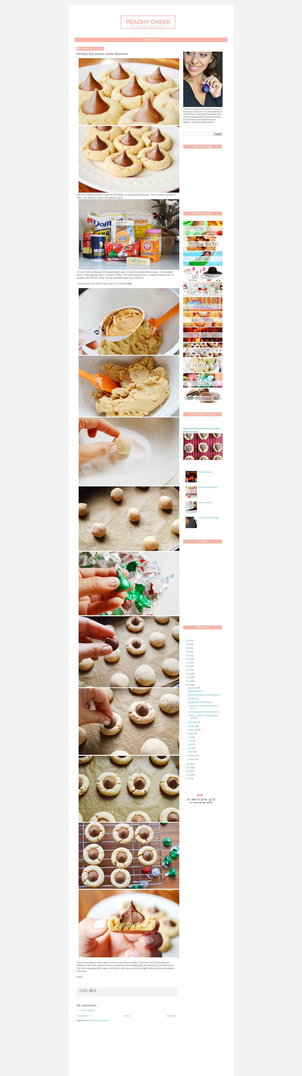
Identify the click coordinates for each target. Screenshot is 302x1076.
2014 (188, 681)
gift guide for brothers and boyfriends (203, 695)
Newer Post (82, 1016)
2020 (188, 659)
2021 (188, 655)
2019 (188, 663)
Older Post (171, 1016)
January (192, 759)
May (190, 745)
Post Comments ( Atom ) (98, 1020)
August (191, 733)
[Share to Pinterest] (94, 990)
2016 (188, 674)
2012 (188, 764)
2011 (188, 767)
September (193, 730)
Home (127, 1016)
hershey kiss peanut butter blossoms (203, 712)
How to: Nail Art (205, 502)
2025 (188, 644)
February (192, 756)
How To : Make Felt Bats (209, 518)
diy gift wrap (193, 698)
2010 (188, 771)
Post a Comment (88, 1010)
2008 (188, 778)
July (190, 737)
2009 (188, 775)
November (193, 722)
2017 (188, 670)
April (190, 748)
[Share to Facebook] (91, 990)
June (190, 741)
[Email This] (81, 990)
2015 (188, 677)
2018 (188, 666)
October (192, 726)
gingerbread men (195, 691)
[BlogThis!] (84, 990)
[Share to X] (87, 990)
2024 (188, 648)
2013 (188, 685)
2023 (188, 652)
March (191, 752)
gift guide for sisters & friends (200, 702)
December (193, 688)
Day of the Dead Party (208, 487)
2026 (188, 640)
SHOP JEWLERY (151, 40)
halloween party (205, 472)
